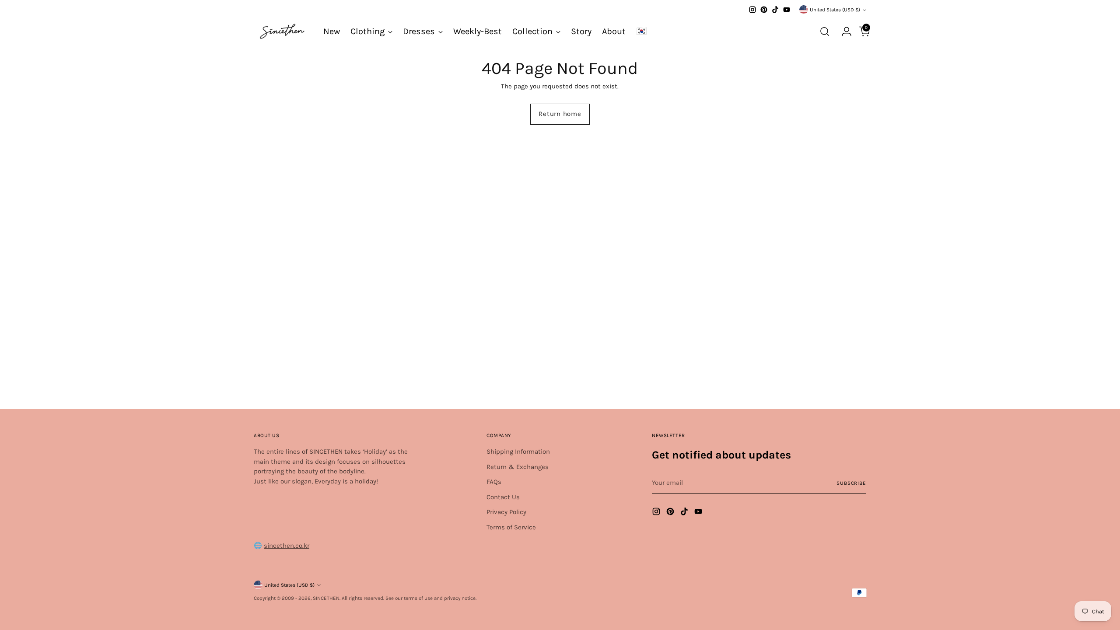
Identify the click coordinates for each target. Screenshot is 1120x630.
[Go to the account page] (843, 31)
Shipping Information (518, 451)
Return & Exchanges (517, 467)
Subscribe (851, 483)
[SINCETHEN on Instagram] (752, 10)
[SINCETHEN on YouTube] (787, 10)
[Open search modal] (824, 31)
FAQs (493, 482)
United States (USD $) (835, 10)
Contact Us (503, 497)
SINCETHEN (326, 598)
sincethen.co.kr (286, 546)
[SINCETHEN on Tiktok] (775, 10)
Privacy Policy (506, 512)
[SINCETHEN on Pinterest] (764, 10)
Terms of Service (511, 527)
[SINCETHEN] (282, 31)
